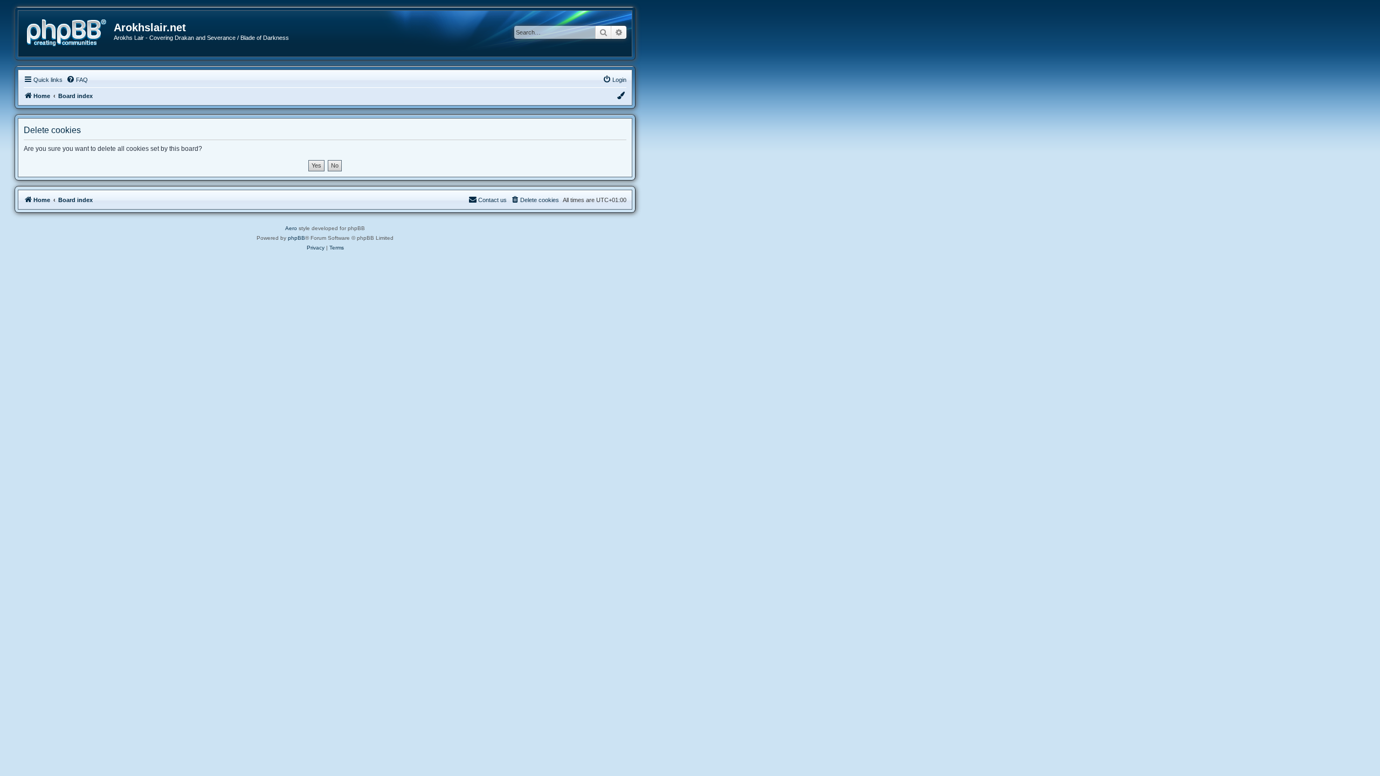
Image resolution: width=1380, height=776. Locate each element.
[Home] (70, 31)
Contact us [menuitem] (492, 200)
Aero (291, 228)
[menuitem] (77, 79)
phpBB (296, 238)
